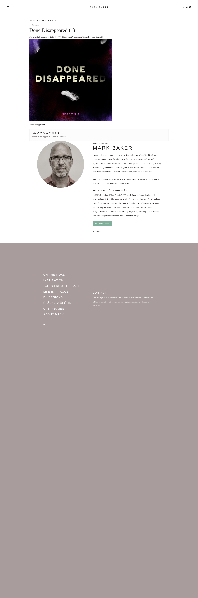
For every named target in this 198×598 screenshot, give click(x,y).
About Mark (53, 314)
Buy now (99, 223)
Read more (97, 231)
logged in (46, 137)
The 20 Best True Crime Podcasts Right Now (86, 37)
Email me (96, 306)
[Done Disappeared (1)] (70, 120)
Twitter (187, 7)
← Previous (34, 25)
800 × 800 (61, 37)
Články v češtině (58, 303)
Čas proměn (53, 308)
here (121, 215)
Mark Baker (99, 7)
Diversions (53, 297)
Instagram (190, 7)
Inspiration (53, 280)
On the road (54, 274)
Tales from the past (61, 286)
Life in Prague (56, 291)
